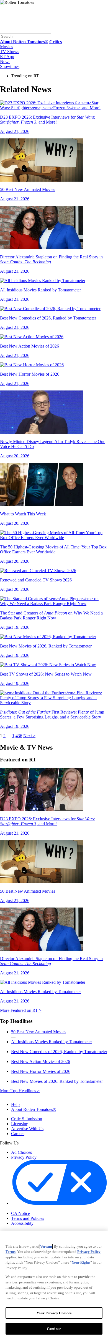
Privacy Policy (24, 1157)
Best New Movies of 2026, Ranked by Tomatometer (57, 1081)
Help (15, 1104)
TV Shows (9, 51)
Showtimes (9, 66)
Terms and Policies (27, 1218)
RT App (7, 56)
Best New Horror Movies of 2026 (40, 1071)
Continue (54, 1329)
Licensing (19, 1123)
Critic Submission (26, 1118)
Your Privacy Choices (34, 1208)
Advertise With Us (27, 1128)
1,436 (17, 735)
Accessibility (22, 1223)
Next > (29, 735)
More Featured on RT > (21, 1010)
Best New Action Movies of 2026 (40, 1061)
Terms (11, 1252)
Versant (46, 1246)
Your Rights (81, 1262)
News (5, 61)
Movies (6, 46)
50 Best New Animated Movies (38, 1031)
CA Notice (20, 1213)
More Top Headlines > (20, 1090)
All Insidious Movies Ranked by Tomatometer (51, 1041)
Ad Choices (21, 1152)
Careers (17, 1133)
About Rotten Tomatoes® (33, 1109)
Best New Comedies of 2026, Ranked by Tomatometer (59, 1051)
